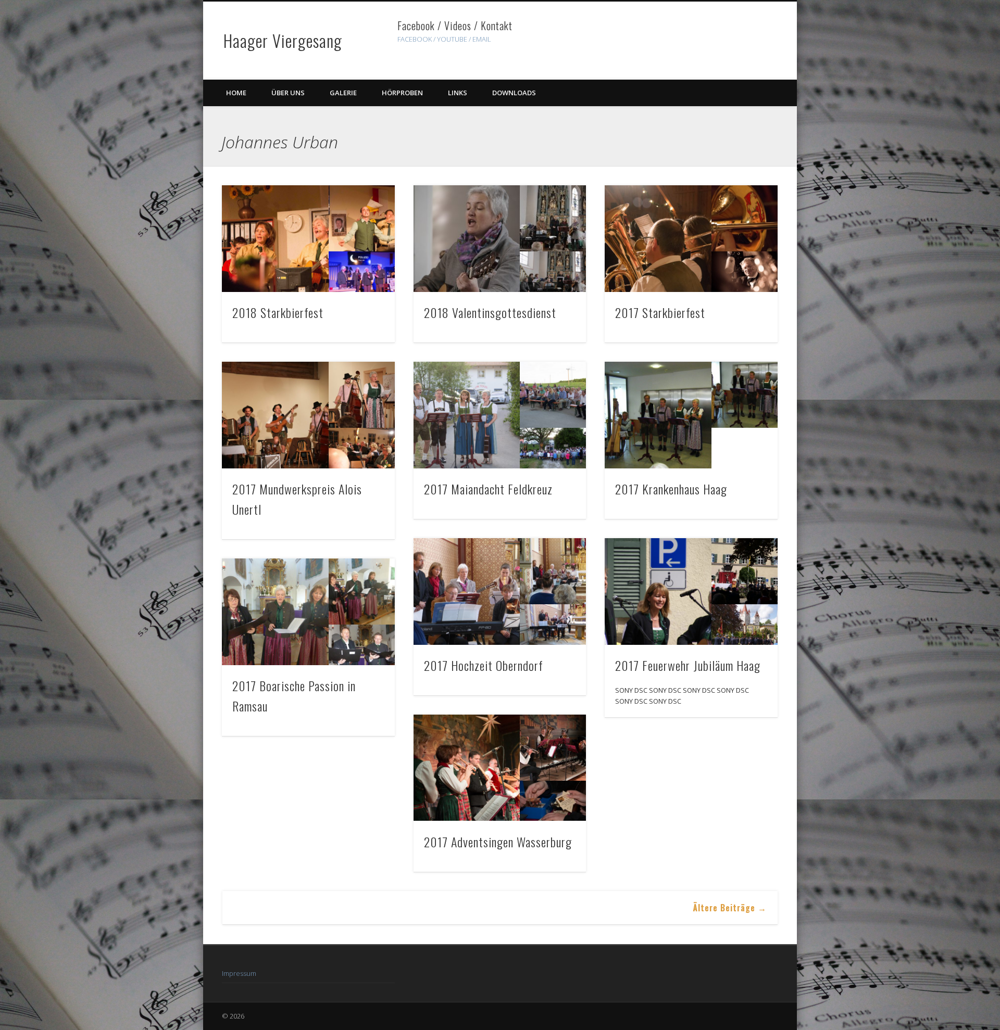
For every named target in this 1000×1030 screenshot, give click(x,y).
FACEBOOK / (416, 39)
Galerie (343, 92)
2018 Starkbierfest (277, 312)
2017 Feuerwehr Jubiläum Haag (687, 665)
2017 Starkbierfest (660, 312)
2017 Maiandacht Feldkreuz (488, 488)
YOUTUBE (452, 39)
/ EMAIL (480, 39)
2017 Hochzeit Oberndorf (483, 665)
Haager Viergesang (282, 40)
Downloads (514, 92)
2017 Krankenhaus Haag (671, 488)
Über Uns (288, 92)
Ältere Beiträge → (730, 907)
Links (457, 92)
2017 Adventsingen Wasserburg (498, 841)
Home (236, 92)
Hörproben (402, 92)
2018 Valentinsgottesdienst (490, 312)
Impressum (239, 973)
